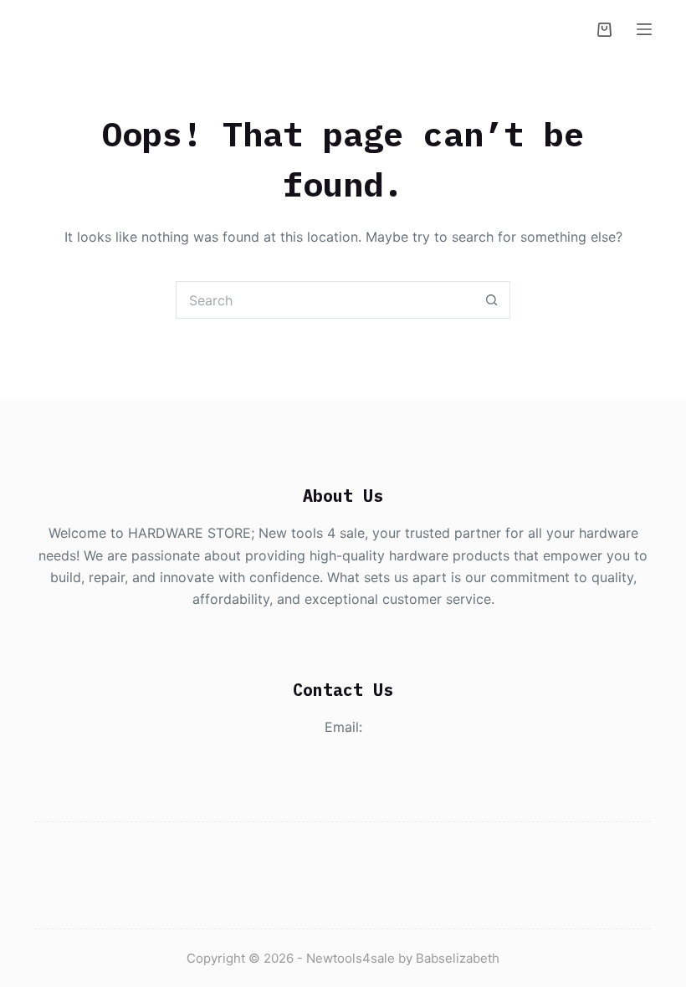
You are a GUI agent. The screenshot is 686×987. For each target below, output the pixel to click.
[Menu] (644, 29)
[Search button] (491, 300)
